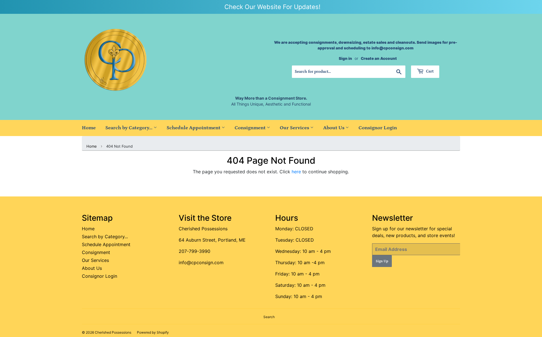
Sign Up (382, 261)
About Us (334, 128)
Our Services (295, 128)
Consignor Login (378, 128)
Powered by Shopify (153, 332)
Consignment (251, 128)
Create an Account (379, 58)
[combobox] (348, 71)
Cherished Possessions (203, 228)
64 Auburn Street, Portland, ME (212, 240)
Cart (429, 71)
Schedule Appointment (194, 128)
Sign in (345, 58)
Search (269, 317)
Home (89, 128)
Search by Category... (129, 128)
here (296, 171)
